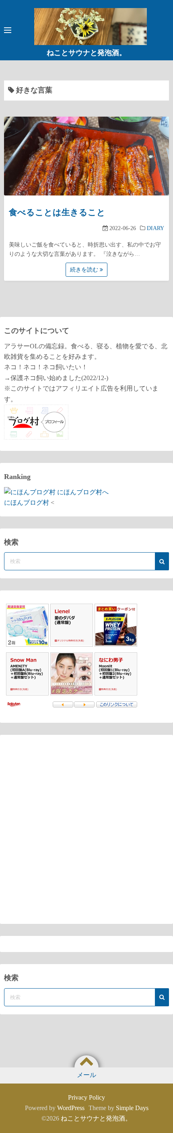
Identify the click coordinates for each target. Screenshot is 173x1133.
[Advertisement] (86, 829)
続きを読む (85, 270)
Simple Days (132, 1107)
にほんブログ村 (26, 502)
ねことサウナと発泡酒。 (86, 53)
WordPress (70, 1107)
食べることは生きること (57, 212)
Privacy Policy (86, 1097)
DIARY (155, 228)
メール (86, 1074)
